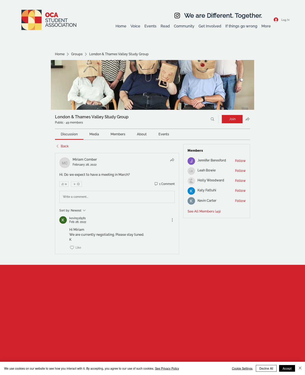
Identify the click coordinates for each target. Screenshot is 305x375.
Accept (287, 368)
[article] (117, 203)
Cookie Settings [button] (242, 368)
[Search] (212, 119)
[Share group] (247, 118)
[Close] (300, 368)
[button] (135, 26)
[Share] (172, 159)
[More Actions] (172, 219)
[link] (69, 134)
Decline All (266, 368)
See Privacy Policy (167, 368)
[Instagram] (177, 15)
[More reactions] (76, 184)
